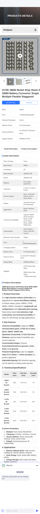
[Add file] (2, 510)
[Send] (37, 510)
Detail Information (11, 149)
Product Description (29, 149)
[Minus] (37, 465)
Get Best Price (10, 102)
